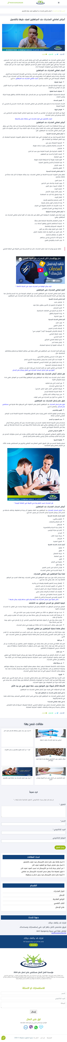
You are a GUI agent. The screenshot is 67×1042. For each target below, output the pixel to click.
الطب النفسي (59, 903)
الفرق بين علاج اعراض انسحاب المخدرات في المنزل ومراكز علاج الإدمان (33, 370)
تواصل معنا (33, 945)
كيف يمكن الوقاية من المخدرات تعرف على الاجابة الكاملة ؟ (33, 286)
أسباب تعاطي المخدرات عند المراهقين (27, 78)
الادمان (61, 895)
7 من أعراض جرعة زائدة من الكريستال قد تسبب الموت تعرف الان (42, 868)
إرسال (33, 1012)
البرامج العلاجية (58, 899)
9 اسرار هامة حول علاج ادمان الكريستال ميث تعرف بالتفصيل (43, 861)
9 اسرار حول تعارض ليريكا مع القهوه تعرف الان (48, 865)
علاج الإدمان (59, 907)
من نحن (42, 1037)
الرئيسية (63, 11)
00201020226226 (16, 3)
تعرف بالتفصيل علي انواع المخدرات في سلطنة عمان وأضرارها (33, 118)
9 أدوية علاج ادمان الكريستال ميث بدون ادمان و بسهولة (45, 874)
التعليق (62, 804)
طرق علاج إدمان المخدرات (57, 404)
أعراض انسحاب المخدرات (55, 510)
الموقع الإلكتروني (59, 838)
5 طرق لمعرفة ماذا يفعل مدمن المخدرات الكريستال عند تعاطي (42, 871)
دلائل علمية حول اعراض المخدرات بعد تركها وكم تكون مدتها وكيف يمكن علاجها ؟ (33, 599)
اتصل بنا (36, 1037)
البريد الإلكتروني (59, 829)
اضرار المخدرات (56, 11)
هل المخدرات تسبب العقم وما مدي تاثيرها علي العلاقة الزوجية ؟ (33, 503)
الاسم (63, 821)
